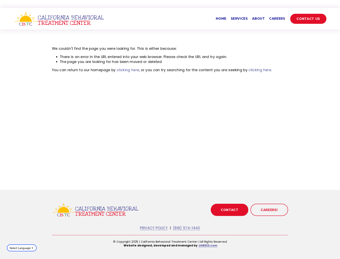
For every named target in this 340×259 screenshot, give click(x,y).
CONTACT (229, 210)
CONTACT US (308, 19)
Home (221, 18)
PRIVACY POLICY (154, 228)
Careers (277, 18)
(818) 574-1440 (186, 228)
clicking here (128, 70)
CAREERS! (269, 210)
